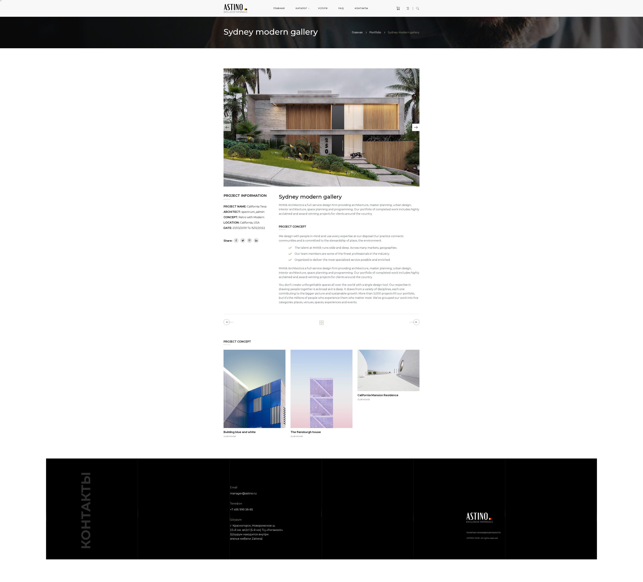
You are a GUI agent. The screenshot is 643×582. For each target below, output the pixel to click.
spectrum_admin (252, 211)
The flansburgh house (306, 432)
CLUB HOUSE (230, 436)
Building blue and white (240, 432)
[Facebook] (236, 240)
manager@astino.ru (243, 493)
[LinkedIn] (256, 240)
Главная (357, 32)
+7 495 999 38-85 (241, 509)
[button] (227, 127)
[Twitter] (242, 240)
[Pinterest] (249, 240)
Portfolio (375, 32)
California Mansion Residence (378, 395)
